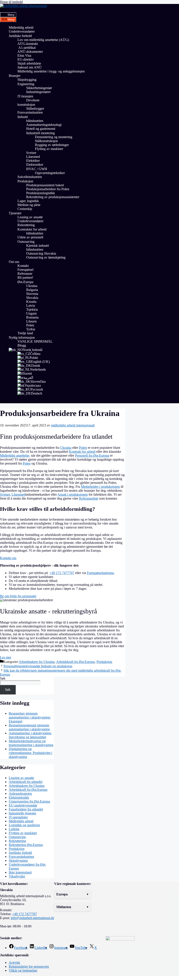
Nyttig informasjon (22, 337)
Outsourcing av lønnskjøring (45, 257)
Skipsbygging (26, 79)
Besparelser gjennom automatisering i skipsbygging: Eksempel (30, 717)
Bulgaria (32, 290)
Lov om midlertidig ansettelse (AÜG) (43, 40)
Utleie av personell (30, 237)
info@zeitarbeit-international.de (32, 918)
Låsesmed (33, 157)
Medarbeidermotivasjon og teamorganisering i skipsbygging (31, 743)
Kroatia (31, 301)
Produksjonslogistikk (40, 193)
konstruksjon (26, 104)
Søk (2, 678)
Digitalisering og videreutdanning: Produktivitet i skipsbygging (30, 753)
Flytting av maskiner (49, 149)
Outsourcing (25, 241)
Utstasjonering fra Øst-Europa (29, 801)
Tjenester (15, 213)
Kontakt (23, 266)
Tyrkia (30, 329)
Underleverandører (22, 31)
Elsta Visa (24, 55)
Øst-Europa (25, 282)
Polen (30, 325)
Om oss (14, 262)
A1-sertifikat (26, 47)
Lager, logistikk (28, 201)
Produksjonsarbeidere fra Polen (47, 189)
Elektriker (33, 160)
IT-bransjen (25, 96)
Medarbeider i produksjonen (100, 486)
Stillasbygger (35, 108)
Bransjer (14, 76)
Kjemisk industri (37, 245)
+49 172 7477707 (62, 573)
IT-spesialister (18, 817)
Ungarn (31, 313)
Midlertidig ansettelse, (15, 455)
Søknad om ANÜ (29, 67)
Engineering (25, 84)
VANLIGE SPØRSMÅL (35, 341)
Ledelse (14, 829)
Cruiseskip (24, 209)
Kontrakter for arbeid (31, 229)
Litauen (31, 321)
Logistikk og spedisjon (24, 825)
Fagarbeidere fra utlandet (26, 809)
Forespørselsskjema (100, 573)
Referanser (24, 273)
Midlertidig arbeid (21, 27)
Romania (32, 317)
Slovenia (32, 294)
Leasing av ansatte (30, 217)
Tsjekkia (32, 309)
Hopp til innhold (11, 2)
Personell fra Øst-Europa (92, 455)
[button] (72, 894)
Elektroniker (34, 164)
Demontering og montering (53, 137)
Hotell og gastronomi (40, 128)
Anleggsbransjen (20, 793)
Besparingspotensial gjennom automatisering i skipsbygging (29, 727)
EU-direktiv (25, 59)
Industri (22, 117)
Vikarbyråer (17, 876)
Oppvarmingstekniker (50, 173)
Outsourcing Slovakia (41, 253)
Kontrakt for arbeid (82, 451)
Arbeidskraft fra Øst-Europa (75, 662)
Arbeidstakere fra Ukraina (37, 662)
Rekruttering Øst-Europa (26, 845)
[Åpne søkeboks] (3, 10)
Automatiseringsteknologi (44, 125)
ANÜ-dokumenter (30, 51)
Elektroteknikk (19, 797)
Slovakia (32, 297)
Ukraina (31, 286)
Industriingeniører (38, 92)
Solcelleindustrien (29, 177)
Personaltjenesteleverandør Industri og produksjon (37, 666)
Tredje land (25, 333)
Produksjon (25, 181)
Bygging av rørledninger (52, 145)
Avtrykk (14, 962)
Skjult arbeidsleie (29, 63)
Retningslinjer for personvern (29, 966)
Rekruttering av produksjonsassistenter (52, 197)
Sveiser (31, 153)
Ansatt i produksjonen (72, 494)
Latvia (30, 305)
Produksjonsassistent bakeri (45, 185)
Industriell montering (40, 133)
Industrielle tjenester (22, 813)
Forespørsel (25, 269)
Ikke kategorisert (20, 872)
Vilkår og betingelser (23, 970)
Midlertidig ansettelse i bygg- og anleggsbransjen (51, 71)
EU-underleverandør (23, 805)
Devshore (33, 100)
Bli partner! (25, 277)
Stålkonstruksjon (46, 141)
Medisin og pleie (28, 205)
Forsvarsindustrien (30, 112)
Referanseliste (88, 498)
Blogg (21, 345)
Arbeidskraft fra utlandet (25, 782)
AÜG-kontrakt (27, 44)
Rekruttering (26, 225)
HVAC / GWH (36, 169)
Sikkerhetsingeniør (39, 88)
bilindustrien (34, 121)
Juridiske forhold (20, 36)
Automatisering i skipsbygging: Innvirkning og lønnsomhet (30, 735)
